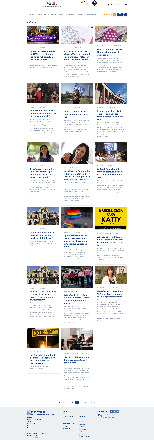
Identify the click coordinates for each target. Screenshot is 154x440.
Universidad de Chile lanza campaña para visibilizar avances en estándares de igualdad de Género (77, 360)
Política (40, 15)
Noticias (31, 15)
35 (85, 402)
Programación (91, 15)
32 (72, 402)
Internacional (70, 15)
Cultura (46, 15)
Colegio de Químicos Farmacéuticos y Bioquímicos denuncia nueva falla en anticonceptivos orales (109, 52)
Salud (81, 434)
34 (81, 402)
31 (67, 402)
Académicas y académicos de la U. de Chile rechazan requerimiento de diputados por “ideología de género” (42, 235)
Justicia (81, 431)
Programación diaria (68, 423)
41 (94, 402)
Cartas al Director (68, 416)
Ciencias (81, 419)
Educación (82, 424)
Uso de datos (66, 428)
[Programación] (118, 14)
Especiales (80, 15)
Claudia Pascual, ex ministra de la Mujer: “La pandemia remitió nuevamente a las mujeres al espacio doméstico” (43, 113)
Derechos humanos (85, 436)
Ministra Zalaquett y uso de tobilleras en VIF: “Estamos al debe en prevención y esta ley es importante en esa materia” (110, 294)
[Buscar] (122, 14)
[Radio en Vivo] (114, 14)
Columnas (66, 414)
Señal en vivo (66, 426)
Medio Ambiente (84, 429)
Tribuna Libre (66, 419)
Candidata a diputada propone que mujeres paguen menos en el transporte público (76, 114)
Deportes (61, 15)
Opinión (53, 15)
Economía (82, 426)
